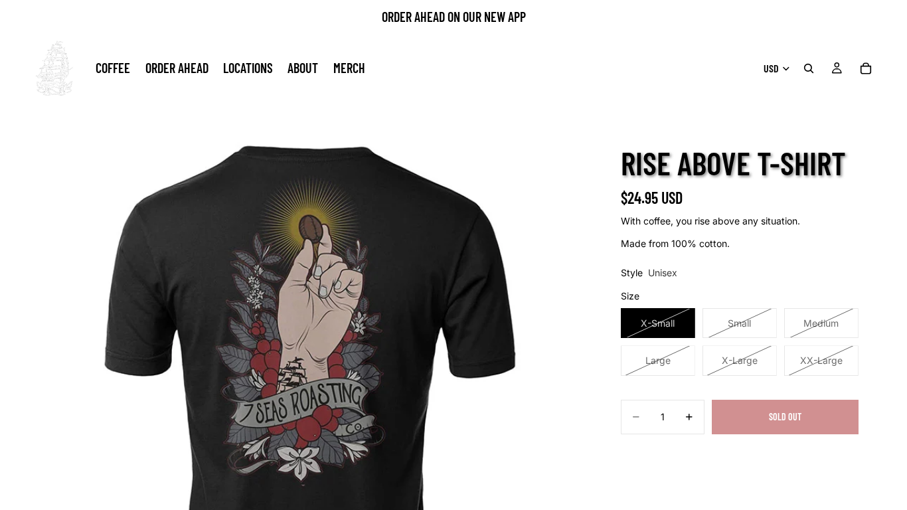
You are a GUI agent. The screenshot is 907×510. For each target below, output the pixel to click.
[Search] (808, 68)
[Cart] (865, 68)
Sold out (785, 416)
